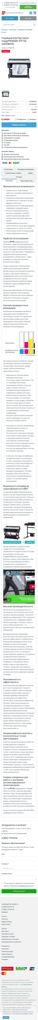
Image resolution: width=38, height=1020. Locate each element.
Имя (3, 854)
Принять (6, 1017)
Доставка (5, 931)
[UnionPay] (32, 968)
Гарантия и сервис (8, 936)
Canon (4, 32)
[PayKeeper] (7, 968)
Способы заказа (8, 934)
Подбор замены (19, 125)
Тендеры (5, 959)
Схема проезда (7, 951)
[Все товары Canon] (8, 119)
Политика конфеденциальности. (22, 886)
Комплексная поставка (10, 939)
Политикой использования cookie (22, 1013)
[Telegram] (30, 13)
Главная (5, 30)
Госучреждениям (8, 957)
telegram (5, 912)
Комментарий (7, 874)
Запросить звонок (19, 891)
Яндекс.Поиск (7, 922)
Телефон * (5, 864)
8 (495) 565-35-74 (11, 3)
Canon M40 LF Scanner (17, 492)
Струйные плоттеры (25, 30)
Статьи (4, 916)
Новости (5, 919)
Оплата (4, 928)
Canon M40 (18, 500)
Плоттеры (12, 30)
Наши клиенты (7, 954)
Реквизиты (6, 946)
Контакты (5, 949)
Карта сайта (6, 924)
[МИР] (21, 968)
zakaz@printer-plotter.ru (29, 3)
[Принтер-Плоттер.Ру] (12, 13)
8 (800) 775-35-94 (11, 5)
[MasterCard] (4, 973)
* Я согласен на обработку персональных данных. (19, 884)
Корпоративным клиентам (11, 942)
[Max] (34, 13)
